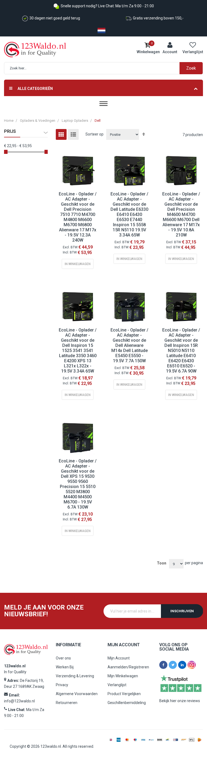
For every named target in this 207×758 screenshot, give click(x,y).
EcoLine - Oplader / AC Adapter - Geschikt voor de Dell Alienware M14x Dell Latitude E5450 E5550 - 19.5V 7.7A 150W (129, 345)
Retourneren (66, 703)
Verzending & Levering (75, 676)
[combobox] (106, 68)
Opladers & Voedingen (37, 121)
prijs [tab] (10, 131)
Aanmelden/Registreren (128, 667)
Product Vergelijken (124, 694)
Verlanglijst (117, 685)
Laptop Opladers (75, 121)
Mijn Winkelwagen (123, 676)
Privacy (62, 685)
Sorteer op (94, 134)
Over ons (63, 658)
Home (8, 121)
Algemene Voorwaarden (77, 694)
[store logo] (27, 49)
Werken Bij (65, 667)
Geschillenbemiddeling (127, 703)
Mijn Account (119, 658)
